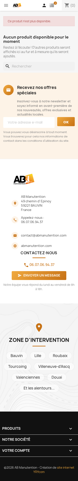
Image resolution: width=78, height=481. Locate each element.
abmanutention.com (36, 246)
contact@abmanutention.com (44, 235)
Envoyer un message (39, 275)
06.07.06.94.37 (32, 222)
